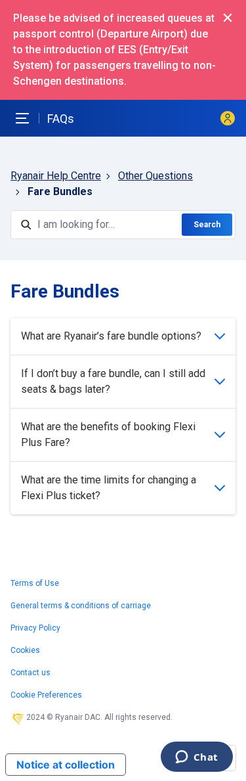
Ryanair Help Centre (55, 175)
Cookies (25, 650)
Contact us (30, 672)
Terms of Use (34, 583)
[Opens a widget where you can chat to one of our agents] (196, 758)
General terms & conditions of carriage (80, 605)
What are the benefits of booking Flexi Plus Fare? (108, 434)
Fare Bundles (60, 191)
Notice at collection (65, 764)
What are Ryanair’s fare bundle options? (111, 336)
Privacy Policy (35, 628)
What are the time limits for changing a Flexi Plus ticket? (108, 488)
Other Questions (155, 175)
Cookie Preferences (46, 695)
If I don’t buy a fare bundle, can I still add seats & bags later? (113, 381)
